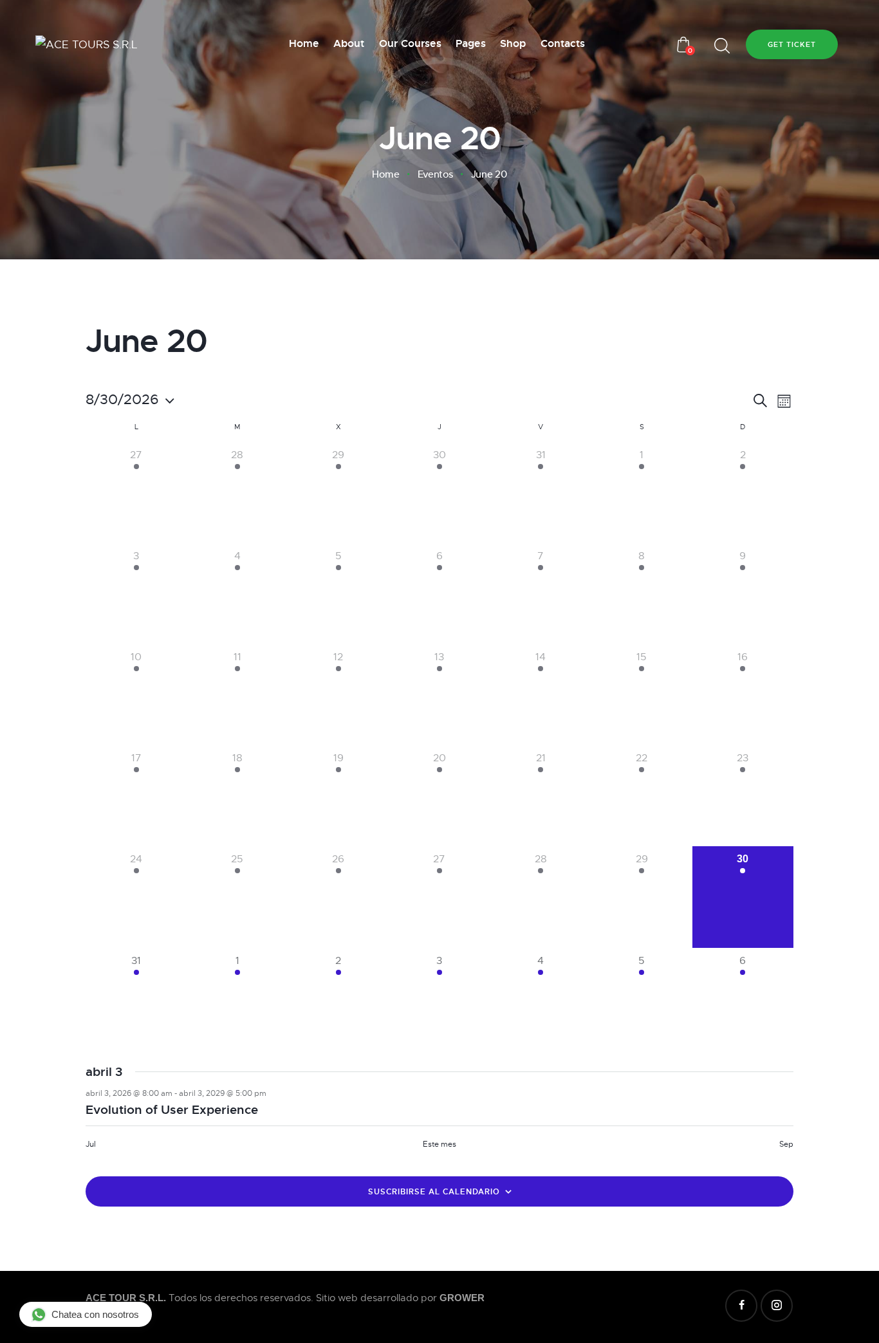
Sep (786, 1144)
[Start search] (722, 46)
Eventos (435, 174)
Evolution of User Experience (172, 1110)
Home (385, 174)
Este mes (439, 1144)
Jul (91, 1144)
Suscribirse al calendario (434, 1192)
